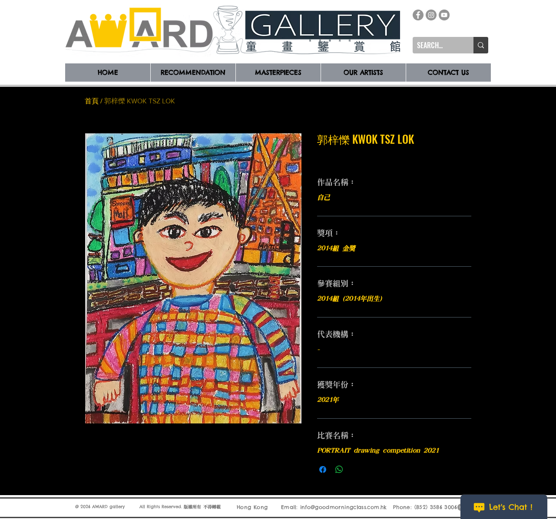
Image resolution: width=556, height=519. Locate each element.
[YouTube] (444, 15)
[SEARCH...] (480, 45)
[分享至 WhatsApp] (339, 469)
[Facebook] (418, 15)
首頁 (92, 101)
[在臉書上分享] (323, 469)
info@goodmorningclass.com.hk (343, 507)
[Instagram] (431, 15)
